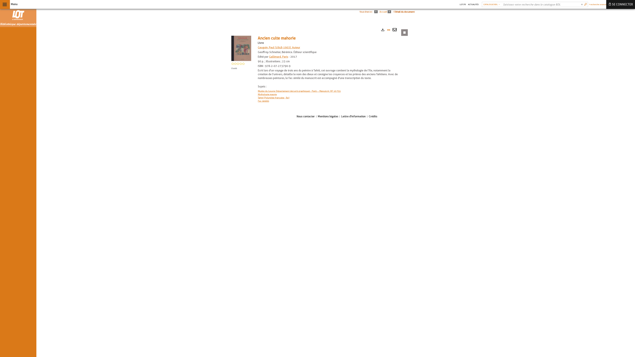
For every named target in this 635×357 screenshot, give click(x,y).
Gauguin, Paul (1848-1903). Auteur (279, 47)
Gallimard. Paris (278, 56)
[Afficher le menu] (4, 4)
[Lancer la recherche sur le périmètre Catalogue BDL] (586, 4)
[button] (241, 48)
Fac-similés (263, 101)
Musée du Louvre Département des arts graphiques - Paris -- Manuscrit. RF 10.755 (299, 91)
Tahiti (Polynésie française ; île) (273, 97)
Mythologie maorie (267, 94)
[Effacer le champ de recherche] (582, 4)
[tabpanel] (317, 69)
